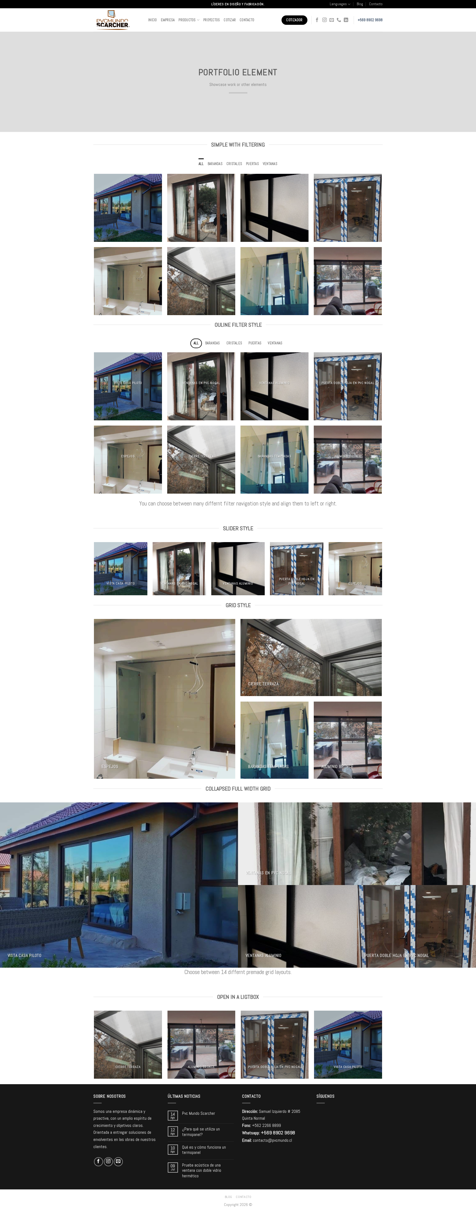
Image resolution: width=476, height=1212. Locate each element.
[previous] (94, 571)
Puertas (252, 163)
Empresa (168, 20)
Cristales (234, 163)
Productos (187, 20)
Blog (360, 4)
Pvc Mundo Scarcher (198, 1113)
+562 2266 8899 (266, 1125)
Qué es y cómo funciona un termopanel (204, 1150)
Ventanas (270, 163)
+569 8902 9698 (370, 20)
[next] (382, 571)
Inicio (152, 20)
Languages (338, 4)
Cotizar (230, 20)
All (201, 163)
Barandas (215, 163)
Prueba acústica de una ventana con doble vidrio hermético (201, 1170)
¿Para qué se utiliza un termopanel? (201, 1131)
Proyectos (211, 20)
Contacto (376, 4)
